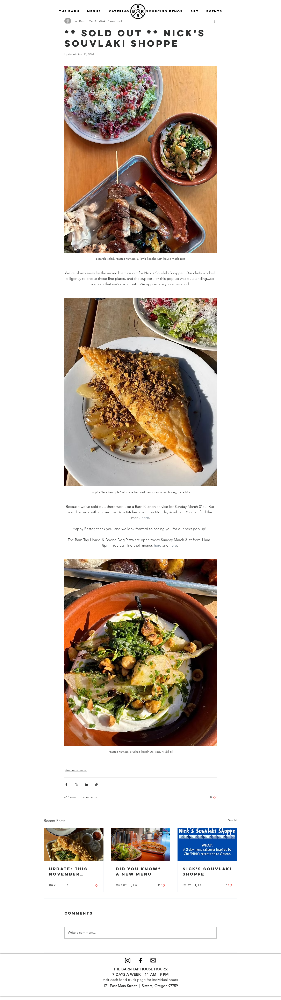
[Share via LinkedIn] (86, 784)
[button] (69, 11)
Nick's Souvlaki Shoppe (207, 871)
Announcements (76, 770)
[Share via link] (97, 784)
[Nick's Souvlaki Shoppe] (207, 844)
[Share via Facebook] (66, 784)
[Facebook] (140, 960)
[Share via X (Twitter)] (76, 784)
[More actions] (214, 20)
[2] (153, 960)
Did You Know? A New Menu (138, 871)
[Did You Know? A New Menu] (140, 844)
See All (232, 820)
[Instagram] (127, 960)
